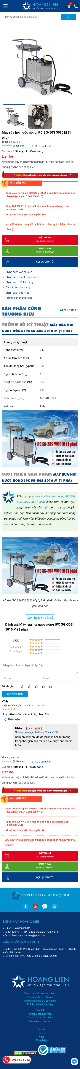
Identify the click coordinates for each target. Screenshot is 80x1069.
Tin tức (41, 1029)
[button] (75, 115)
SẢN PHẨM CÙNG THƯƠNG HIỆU (21, 311)
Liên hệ (41, 1033)
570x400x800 (48, 398)
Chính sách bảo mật (17, 292)
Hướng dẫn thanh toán (19, 297)
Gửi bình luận (15, 694)
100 (42, 366)
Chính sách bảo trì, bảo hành (22, 277)
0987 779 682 (33, 956)
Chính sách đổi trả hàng (19, 282)
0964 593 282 (50, 956)
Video (41, 1036)
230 (42, 390)
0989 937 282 (16, 956)
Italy (42, 406)
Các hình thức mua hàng (40, 1017)
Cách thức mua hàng (18, 287)
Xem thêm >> (69, 309)
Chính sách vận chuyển (19, 271)
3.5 (42, 350)
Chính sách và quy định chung (40, 993)
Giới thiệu (41, 1040)
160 (42, 382)
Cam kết (40, 1010)
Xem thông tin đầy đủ (40, 617)
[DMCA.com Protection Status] (26, 1054)
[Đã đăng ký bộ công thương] (52, 1054)
